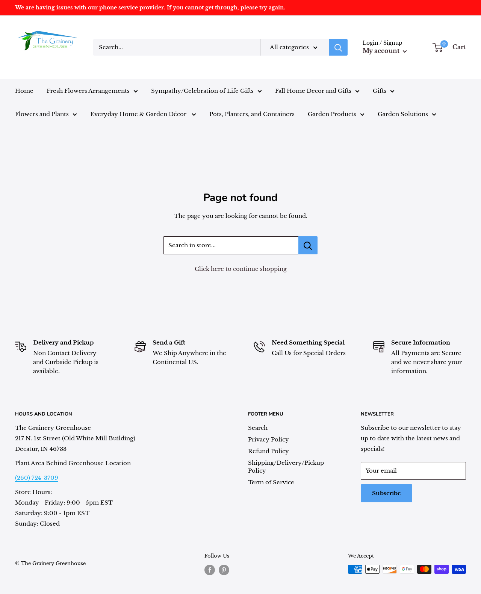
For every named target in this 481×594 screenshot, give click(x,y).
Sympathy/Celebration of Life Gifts (202, 90)
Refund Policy (268, 451)
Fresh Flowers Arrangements (88, 90)
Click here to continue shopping (241, 268)
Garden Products (332, 114)
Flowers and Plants (42, 114)
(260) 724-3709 (36, 477)
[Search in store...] (308, 245)
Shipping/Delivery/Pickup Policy (286, 466)
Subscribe (386, 493)
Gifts (379, 90)
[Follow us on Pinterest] (224, 570)
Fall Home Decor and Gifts (313, 90)
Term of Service (271, 482)
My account (382, 50)
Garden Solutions (403, 114)
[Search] (338, 47)
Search (258, 427)
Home (24, 90)
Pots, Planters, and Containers (252, 114)
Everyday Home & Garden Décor (139, 114)
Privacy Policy (268, 439)
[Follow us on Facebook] (209, 570)
